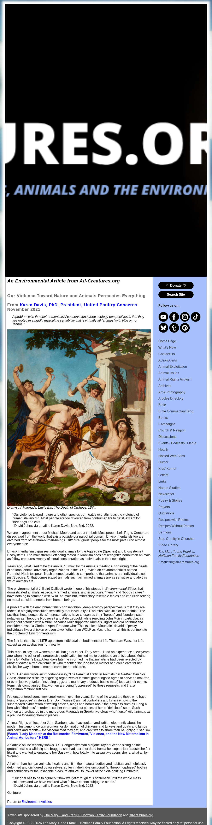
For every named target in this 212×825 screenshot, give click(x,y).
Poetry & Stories (170, 500)
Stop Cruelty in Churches (176, 538)
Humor (163, 462)
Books (163, 417)
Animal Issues (168, 373)
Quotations (166, 513)
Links (162, 481)
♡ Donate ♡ (176, 285)
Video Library (168, 545)
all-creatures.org (141, 815)
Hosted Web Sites (171, 456)
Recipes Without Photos (176, 526)
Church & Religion (172, 430)
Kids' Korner (167, 468)
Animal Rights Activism (175, 379)
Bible (162, 405)
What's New (167, 347)
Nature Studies (169, 488)
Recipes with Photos (173, 519)
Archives (164, 386)
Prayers (164, 507)
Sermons (165, 532)
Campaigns (166, 424)
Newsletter (166, 494)
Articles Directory (170, 398)
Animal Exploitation (172, 366)
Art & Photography (171, 392)
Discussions (167, 436)
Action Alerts (167, 360)
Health (163, 449)
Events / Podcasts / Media (177, 443)
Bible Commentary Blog (175, 411)
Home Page (167, 341)
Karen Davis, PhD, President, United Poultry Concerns (78, 305)
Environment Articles (37, 801)
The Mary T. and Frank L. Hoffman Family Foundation (83, 815)
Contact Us (166, 354)
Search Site (176, 294)
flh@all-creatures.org (184, 562)
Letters (163, 475)
